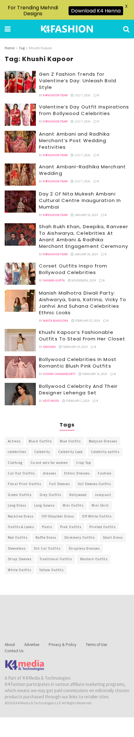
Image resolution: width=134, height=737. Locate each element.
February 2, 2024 (77, 401)
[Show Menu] (8, 29)
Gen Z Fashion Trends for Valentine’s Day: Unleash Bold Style (77, 80)
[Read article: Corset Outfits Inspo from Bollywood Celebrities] (20, 274)
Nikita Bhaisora (55, 321)
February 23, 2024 (87, 321)
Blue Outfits (70, 441)
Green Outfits (19, 495)
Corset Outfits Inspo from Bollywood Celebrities (73, 269)
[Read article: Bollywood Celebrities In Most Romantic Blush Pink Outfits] (20, 367)
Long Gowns (44, 505)
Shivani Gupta (54, 280)
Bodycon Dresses (103, 441)
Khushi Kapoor (40, 48)
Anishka (49, 347)
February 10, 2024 (94, 374)
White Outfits (19, 570)
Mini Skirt (100, 505)
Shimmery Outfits (79, 537)
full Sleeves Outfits (94, 484)
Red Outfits (17, 537)
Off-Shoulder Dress (57, 516)
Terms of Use (96, 644)
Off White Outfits (97, 516)
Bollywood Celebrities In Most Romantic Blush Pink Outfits (78, 362)
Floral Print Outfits (24, 484)
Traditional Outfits (56, 559)
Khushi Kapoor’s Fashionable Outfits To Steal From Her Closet (82, 335)
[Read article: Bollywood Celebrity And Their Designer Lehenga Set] (20, 394)
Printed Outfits (102, 527)
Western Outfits (94, 559)
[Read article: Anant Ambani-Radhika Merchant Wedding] (20, 174)
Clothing (15, 462)
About (10, 644)
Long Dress (17, 505)
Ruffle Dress (46, 537)
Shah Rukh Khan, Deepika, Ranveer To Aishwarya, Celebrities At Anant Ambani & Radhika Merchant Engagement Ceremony (83, 236)
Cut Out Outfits (21, 473)
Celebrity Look (70, 452)
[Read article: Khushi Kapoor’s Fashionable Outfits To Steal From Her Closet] (20, 340)
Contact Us (14, 650)
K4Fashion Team (55, 95)
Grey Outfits (50, 495)
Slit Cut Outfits (47, 548)
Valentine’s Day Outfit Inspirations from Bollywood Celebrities (84, 110)
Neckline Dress (20, 516)
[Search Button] (126, 29)
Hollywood (78, 495)
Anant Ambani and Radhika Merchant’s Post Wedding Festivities (74, 140)
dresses (49, 473)
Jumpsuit (103, 495)
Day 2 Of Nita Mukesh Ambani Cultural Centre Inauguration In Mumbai (80, 200)
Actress (14, 441)
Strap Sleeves (19, 559)
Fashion (105, 473)
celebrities (17, 452)
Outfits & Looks (21, 527)
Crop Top (83, 462)
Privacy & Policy (62, 644)
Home (9, 48)
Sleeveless (17, 548)
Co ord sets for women (49, 462)
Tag (22, 48)
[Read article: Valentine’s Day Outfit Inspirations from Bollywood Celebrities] (20, 115)
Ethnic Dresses (77, 473)
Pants (47, 527)
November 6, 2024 (83, 280)
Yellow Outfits (51, 570)
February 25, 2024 (75, 347)
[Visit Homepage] (67, 29)
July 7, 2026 (82, 95)
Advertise (31, 644)
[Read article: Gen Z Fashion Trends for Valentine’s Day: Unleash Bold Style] (20, 82)
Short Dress (113, 537)
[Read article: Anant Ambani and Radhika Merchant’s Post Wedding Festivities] (20, 142)
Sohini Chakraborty (59, 374)
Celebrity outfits (105, 452)
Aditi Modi (51, 401)
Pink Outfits (70, 527)
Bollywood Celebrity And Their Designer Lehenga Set (78, 389)
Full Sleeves (59, 484)
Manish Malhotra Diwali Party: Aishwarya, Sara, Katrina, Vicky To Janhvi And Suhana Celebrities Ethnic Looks (82, 303)
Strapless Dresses (84, 548)
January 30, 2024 (86, 215)
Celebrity (42, 452)
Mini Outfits (73, 505)
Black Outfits (40, 441)
